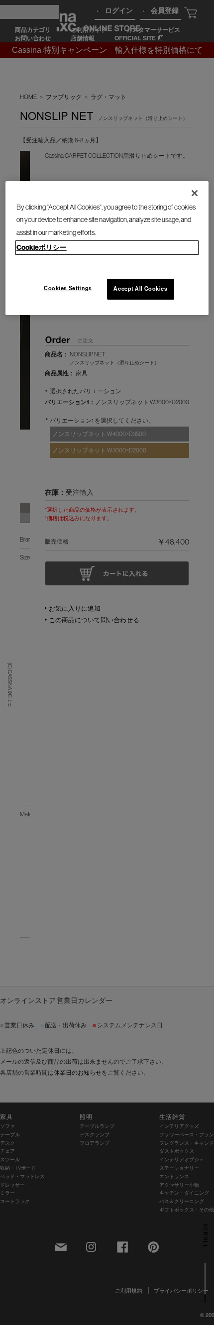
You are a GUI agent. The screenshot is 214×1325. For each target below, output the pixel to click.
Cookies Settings (68, 288)
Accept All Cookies (140, 288)
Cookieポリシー (41, 247)
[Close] (195, 193)
